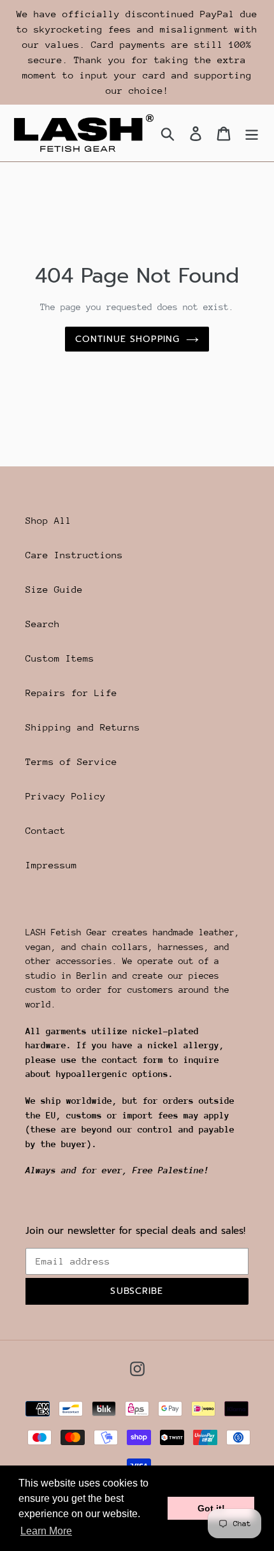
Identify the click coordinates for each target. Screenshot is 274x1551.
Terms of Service (71, 761)
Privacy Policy (65, 795)
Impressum (51, 864)
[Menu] (252, 133)
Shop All (48, 520)
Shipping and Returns (82, 727)
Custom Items (59, 658)
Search (42, 623)
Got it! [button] (211, 1508)
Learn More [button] (46, 1530)
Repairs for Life (71, 692)
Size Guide (54, 589)
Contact (45, 830)
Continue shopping (127, 339)
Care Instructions (74, 554)
